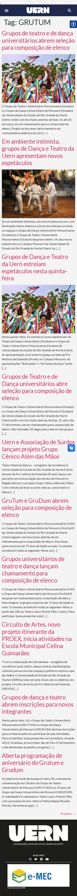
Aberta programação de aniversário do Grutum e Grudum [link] (33, 762)
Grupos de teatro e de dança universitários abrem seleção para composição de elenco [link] (38, 40)
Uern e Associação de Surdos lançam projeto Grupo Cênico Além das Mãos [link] (38, 449)
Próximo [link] (68, 813)
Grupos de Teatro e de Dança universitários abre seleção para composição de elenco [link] (37, 387)
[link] (38, 10)
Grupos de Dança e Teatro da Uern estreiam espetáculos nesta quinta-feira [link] (35, 267)
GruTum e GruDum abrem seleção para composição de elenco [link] (37, 507)
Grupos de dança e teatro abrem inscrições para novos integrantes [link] (37, 704)
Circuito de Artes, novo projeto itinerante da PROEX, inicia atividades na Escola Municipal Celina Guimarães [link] (37, 639)
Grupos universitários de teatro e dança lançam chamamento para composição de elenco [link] (33, 569)
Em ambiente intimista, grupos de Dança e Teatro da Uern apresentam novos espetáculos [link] (38, 152)
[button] (7, 10)
